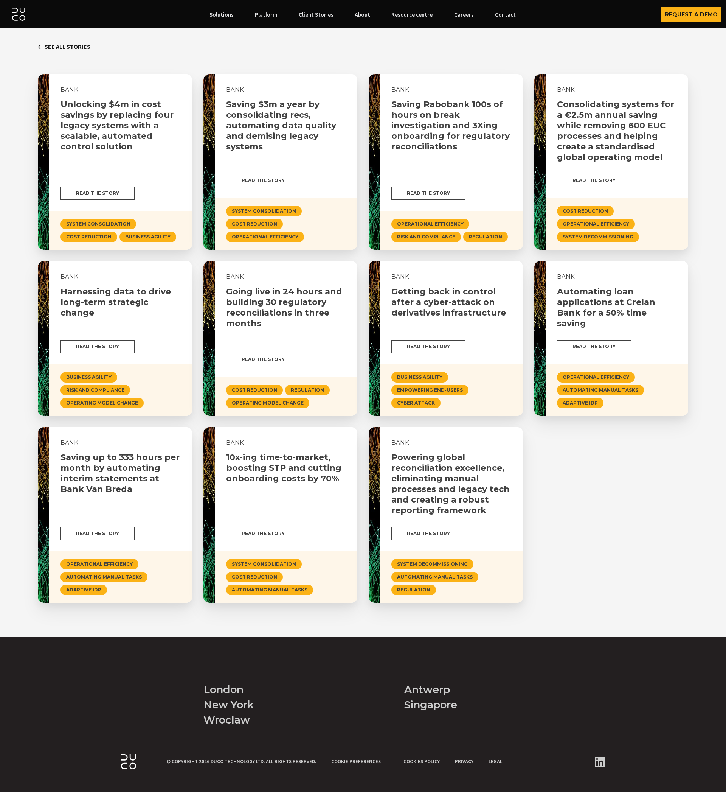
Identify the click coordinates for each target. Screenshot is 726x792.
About (362, 15)
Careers (464, 15)
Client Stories (316, 15)
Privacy (464, 761)
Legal (495, 761)
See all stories (67, 47)
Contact (505, 15)
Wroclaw (226, 720)
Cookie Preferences (356, 761)
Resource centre (412, 15)
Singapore (430, 705)
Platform (266, 15)
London (223, 689)
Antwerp (427, 689)
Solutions (221, 15)
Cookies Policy (421, 761)
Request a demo (691, 14)
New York (228, 705)
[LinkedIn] (600, 762)
